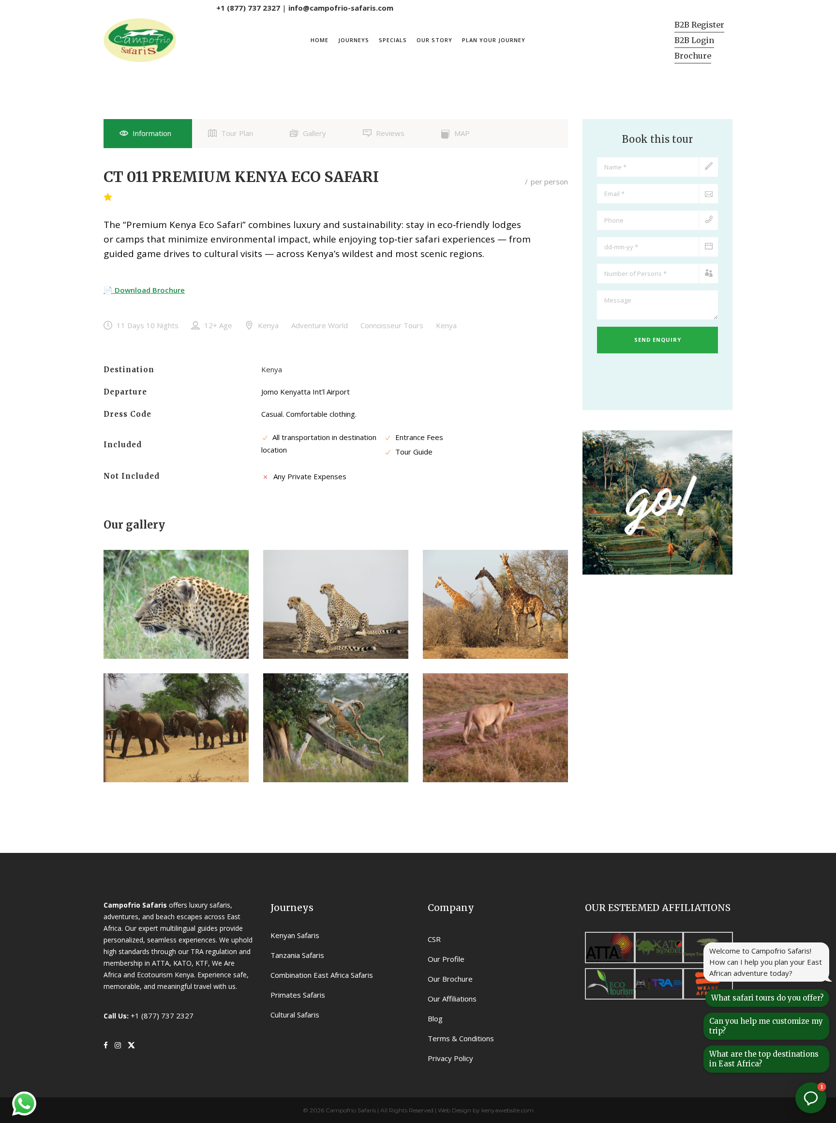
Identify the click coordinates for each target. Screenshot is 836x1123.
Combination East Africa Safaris (321, 975)
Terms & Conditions (461, 1038)
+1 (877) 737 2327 (248, 8)
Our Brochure (450, 979)
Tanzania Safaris (297, 955)
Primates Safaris (297, 995)
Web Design (454, 1110)
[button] (810, 1097)
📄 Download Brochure (144, 290)
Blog (435, 1018)
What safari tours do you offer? (767, 997)
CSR (434, 939)
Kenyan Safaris (294, 935)
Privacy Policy (450, 1058)
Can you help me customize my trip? (766, 1026)
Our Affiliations (452, 998)
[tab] (148, 133)
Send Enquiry (657, 339)
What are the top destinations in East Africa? (764, 1058)
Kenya (271, 369)
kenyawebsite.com (507, 1110)
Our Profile (446, 959)
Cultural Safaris (294, 1014)
